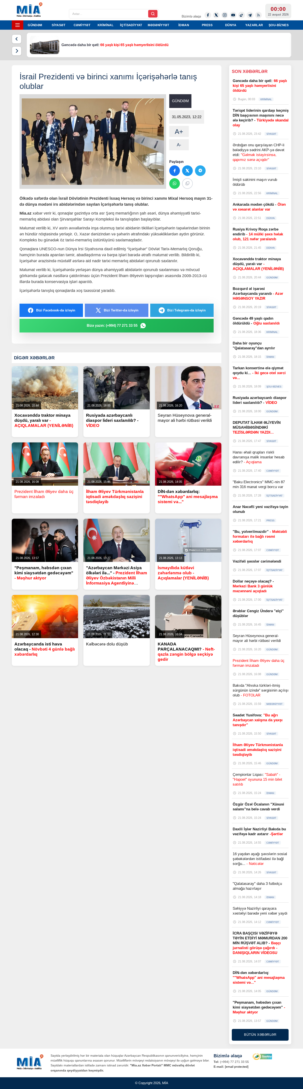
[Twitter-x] (216, 15)
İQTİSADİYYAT (131, 25)
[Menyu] (17, 25)
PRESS (207, 25)
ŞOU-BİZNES (279, 25)
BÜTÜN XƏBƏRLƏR (260, 1034)
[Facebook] (208, 15)
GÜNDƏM (35, 25)
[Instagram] (224, 15)
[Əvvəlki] (17, 39)
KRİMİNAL (106, 25)
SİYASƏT (58, 25)
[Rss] (258, 15)
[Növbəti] (17, 51)
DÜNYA (230, 25)
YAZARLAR (254, 25)
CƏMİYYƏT (82, 25)
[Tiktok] (241, 15)
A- (179, 144)
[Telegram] (250, 15)
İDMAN (183, 25)
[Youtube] (233, 15)
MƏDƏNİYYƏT (158, 25)
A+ (179, 131)
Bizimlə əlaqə (191, 16)
